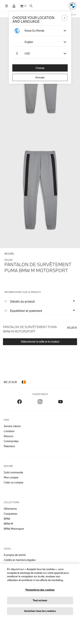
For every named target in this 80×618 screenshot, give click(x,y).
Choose (40, 68)
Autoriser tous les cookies (40, 611)
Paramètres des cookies (40, 589)
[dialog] (40, 309)
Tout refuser (40, 600)
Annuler (40, 77)
